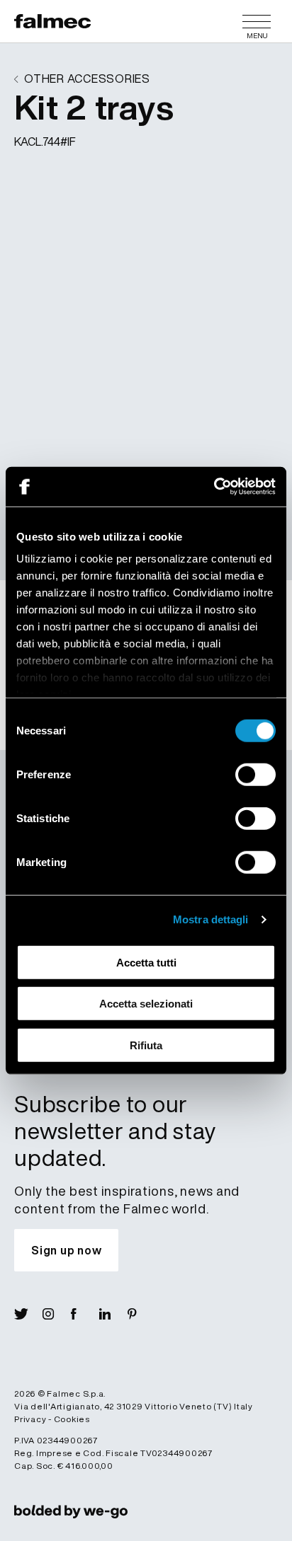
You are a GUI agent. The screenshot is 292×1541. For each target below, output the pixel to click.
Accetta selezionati (146, 1004)
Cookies (72, 1419)
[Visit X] (28, 1314)
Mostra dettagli (211, 919)
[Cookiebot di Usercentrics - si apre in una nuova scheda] (214, 487)
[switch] (255, 774)
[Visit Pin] (142, 1314)
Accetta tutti (146, 962)
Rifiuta (146, 1045)
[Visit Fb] (85, 1314)
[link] (71, 1511)
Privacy (30, 1419)
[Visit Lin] (113, 1314)
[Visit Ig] (57, 1314)
